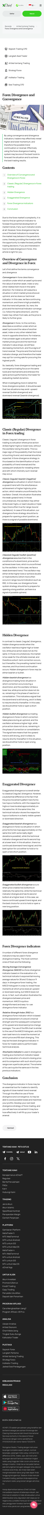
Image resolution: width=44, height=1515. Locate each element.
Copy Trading (8, 1289)
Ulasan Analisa (9, 1323)
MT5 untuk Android (11, 1240)
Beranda (8, 26)
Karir (4, 1188)
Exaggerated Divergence (18, 197)
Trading (6, 1199)
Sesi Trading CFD (16, 84)
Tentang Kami (9, 1147)
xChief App (7, 1267)
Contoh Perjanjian (10, 1217)
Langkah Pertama (10, 1353)
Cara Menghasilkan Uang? (14, 1308)
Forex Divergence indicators (20, 203)
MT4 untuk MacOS (10, 1264)
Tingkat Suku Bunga (11, 1334)
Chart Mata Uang (10, 1330)
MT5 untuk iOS (9, 1243)
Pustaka (7, 1344)
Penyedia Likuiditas (11, 1293)
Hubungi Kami (8, 1192)
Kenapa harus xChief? (12, 1175)
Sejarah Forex (8, 1349)
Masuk (32, 14)
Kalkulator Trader (10, 1337)
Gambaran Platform (11, 1229)
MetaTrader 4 (8, 1250)
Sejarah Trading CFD (18, 49)
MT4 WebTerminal (10, 1253)
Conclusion (12, 209)
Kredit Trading (8, 1286)
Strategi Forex (15, 70)
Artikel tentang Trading (25, 26)
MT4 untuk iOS (9, 1260)
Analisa (6, 1319)
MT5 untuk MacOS (10, 1246)
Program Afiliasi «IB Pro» (13, 1311)
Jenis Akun (7, 1204)
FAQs (4, 1185)
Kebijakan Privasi (11, 1381)
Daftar (12, 14)
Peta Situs (23, 1147)
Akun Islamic (8, 1207)
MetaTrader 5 (8, 1233)
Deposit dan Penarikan (12, 1296)
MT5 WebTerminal (10, 1236)
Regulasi (6, 1178)
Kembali (10, 1128)
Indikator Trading (16, 77)
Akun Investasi (9, 1279)
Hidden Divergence (16, 192)
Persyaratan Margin (11, 1214)
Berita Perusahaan (11, 1182)
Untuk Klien (8, 1274)
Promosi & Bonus (10, 1282)
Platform (7, 1225)
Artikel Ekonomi (9, 1327)
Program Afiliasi (11, 1303)
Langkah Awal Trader (18, 56)
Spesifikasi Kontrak (11, 1211)
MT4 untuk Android (11, 1257)
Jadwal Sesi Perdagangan (14, 1366)
